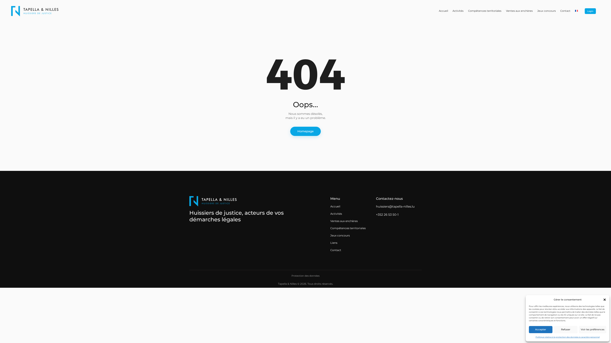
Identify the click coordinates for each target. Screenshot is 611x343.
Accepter (540, 329)
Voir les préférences (592, 329)
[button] (604, 299)
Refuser (565, 329)
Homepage (305, 131)
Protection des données (305, 275)
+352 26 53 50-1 (387, 214)
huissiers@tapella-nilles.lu (395, 206)
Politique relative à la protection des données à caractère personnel (568, 337)
